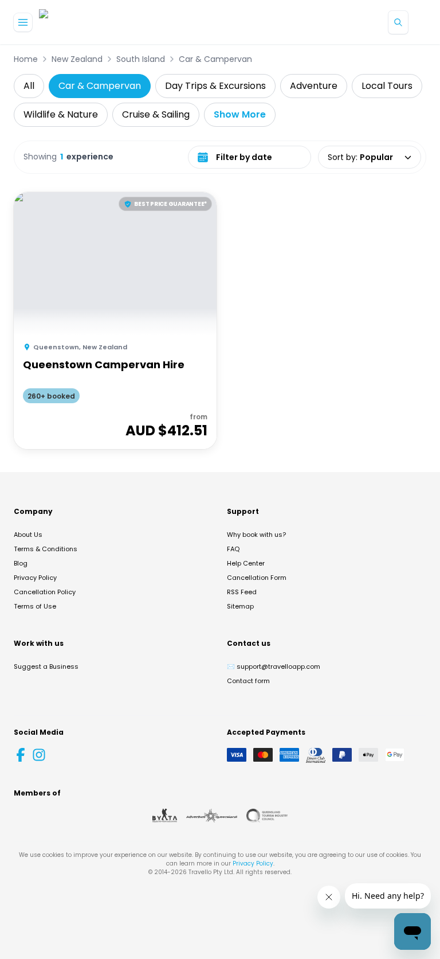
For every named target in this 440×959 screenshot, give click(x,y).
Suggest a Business (46, 666)
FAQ (233, 548)
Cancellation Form (256, 577)
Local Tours (387, 85)
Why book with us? (256, 534)
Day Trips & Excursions (215, 85)
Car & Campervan (215, 59)
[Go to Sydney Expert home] (76, 22)
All (28, 85)
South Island (140, 59)
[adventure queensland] (211, 815)
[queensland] (267, 815)
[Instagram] (39, 755)
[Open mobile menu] (23, 22)
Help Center (246, 563)
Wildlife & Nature (60, 114)
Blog (21, 563)
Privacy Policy (35, 577)
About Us (28, 534)
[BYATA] (164, 815)
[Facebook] (21, 755)
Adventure (313, 85)
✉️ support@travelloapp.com (273, 666)
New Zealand (77, 59)
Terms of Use (35, 606)
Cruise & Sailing (156, 114)
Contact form (248, 680)
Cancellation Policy (45, 592)
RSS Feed (242, 592)
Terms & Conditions (45, 548)
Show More (240, 114)
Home (26, 59)
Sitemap (240, 606)
